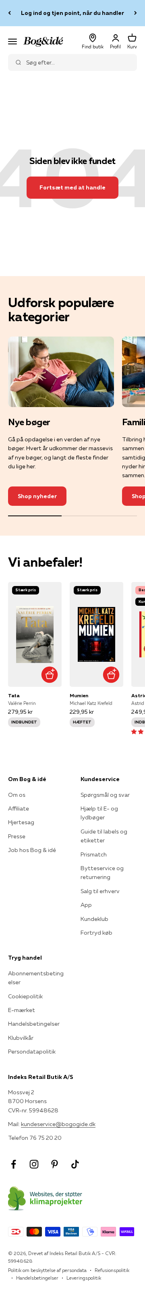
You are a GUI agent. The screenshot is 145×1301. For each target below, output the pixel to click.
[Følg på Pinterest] (54, 1164)
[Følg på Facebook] (13, 1164)
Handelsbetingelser (34, 1023)
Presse (16, 836)
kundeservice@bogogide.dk (58, 1124)
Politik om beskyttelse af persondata (47, 1270)
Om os (16, 794)
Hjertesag (21, 822)
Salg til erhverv (100, 891)
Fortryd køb (96, 932)
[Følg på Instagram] (34, 1164)
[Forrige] (9, 13)
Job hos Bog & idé (32, 850)
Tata (13, 695)
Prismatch (94, 854)
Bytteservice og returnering (102, 873)
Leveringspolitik (83, 1278)
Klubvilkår (20, 1037)
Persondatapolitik (32, 1051)
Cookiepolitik (25, 996)
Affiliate (18, 808)
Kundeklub (94, 919)
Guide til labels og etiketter (104, 836)
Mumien (79, 695)
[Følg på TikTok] (75, 1164)
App (86, 904)
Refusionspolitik (112, 1270)
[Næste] (135, 13)
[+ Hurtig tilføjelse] (49, 674)
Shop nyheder (37, 496)
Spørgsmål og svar (105, 794)
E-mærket (21, 1010)
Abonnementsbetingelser (36, 978)
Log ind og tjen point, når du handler (72, 13)
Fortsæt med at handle (72, 187)
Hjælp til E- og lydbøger (99, 813)
